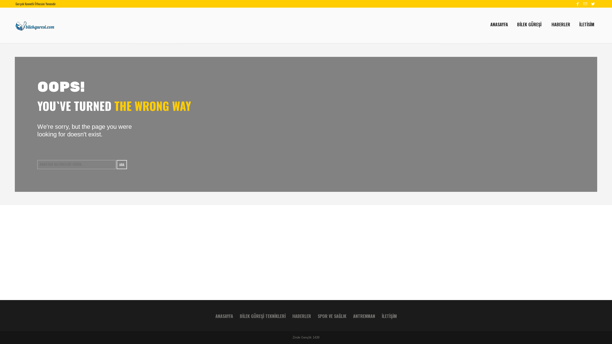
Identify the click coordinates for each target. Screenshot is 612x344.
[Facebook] (577, 4)
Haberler (301, 316)
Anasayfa (224, 316)
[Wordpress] (593, 4)
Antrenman (364, 316)
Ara (121, 164)
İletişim (389, 316)
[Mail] (585, 4)
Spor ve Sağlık (332, 316)
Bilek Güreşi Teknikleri (263, 316)
